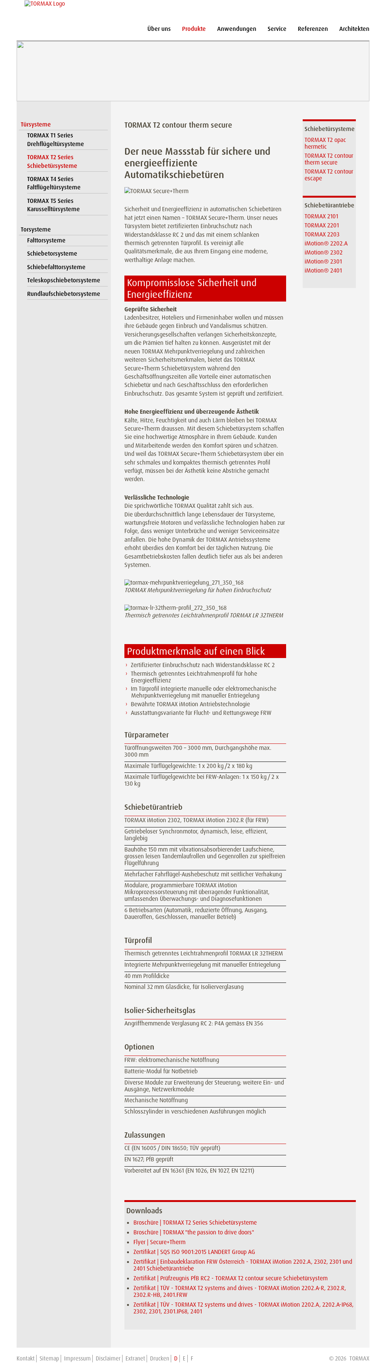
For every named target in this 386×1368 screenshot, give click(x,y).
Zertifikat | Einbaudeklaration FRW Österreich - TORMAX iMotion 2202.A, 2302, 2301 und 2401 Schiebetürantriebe (242, 1265)
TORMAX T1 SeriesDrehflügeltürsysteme (55, 139)
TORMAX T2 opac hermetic (325, 143)
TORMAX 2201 (322, 225)
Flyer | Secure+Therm (159, 1242)
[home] (44, 3)
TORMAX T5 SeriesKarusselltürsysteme (53, 205)
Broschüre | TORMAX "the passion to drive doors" (193, 1232)
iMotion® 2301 (323, 261)
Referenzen (313, 29)
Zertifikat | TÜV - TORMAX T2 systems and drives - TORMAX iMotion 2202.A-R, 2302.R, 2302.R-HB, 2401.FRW (239, 1291)
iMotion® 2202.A (326, 243)
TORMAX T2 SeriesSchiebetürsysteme (52, 161)
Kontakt (26, 1358)
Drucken (159, 1358)
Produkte (194, 29)
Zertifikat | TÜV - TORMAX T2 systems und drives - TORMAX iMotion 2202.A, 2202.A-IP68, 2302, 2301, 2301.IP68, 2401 (243, 1308)
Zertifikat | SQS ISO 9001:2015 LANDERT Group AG (194, 1252)
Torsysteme (36, 229)
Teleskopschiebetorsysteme (63, 280)
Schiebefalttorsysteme (56, 267)
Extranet (135, 1358)
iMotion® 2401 (323, 270)
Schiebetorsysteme (52, 253)
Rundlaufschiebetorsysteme (63, 294)
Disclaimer (108, 1358)
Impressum (77, 1358)
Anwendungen (236, 29)
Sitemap (49, 1358)
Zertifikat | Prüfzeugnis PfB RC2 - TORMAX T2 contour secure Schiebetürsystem (230, 1278)
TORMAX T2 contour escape (329, 175)
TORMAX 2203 (322, 234)
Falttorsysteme (46, 240)
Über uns (159, 29)
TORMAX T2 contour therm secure (329, 159)
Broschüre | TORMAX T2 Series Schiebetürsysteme (195, 1222)
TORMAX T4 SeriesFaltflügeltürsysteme (54, 183)
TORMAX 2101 (321, 216)
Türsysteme (36, 124)
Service (277, 29)
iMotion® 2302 (324, 252)
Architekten (354, 29)
